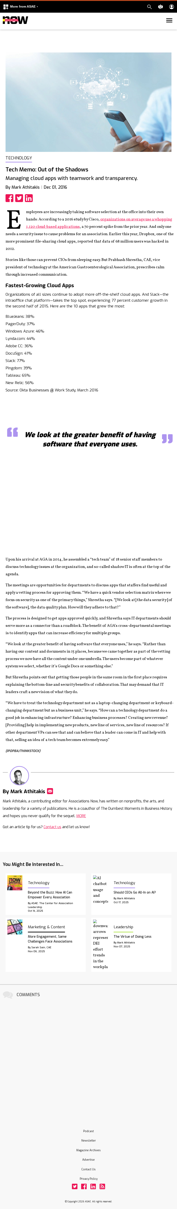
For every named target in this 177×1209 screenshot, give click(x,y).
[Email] (50, 791)
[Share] (10, 198)
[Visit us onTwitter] (74, 1186)
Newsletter (88, 1140)
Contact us (52, 826)
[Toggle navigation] (5, 28)
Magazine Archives (88, 1150)
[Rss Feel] (102, 1186)
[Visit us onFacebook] (84, 1186)
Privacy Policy (88, 1179)
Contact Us (88, 1169)
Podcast (88, 1131)
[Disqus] (88, 1057)
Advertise (88, 1160)
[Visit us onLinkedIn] (93, 1186)
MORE (81, 815)
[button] (20, 7)
